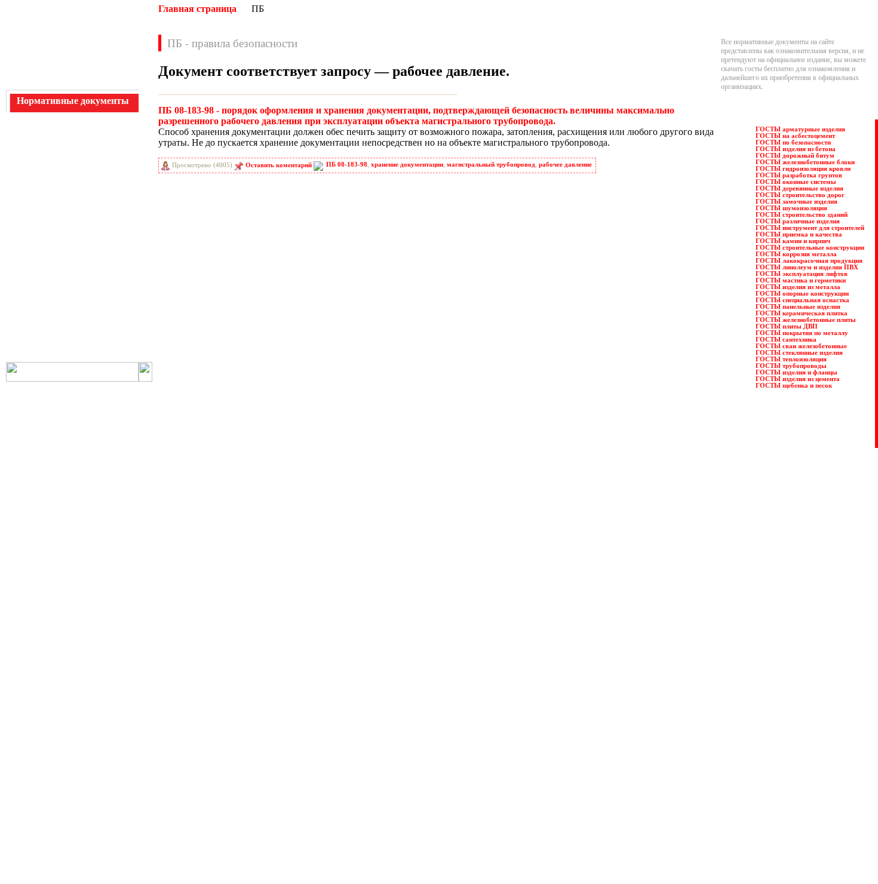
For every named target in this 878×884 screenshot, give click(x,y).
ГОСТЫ (109, 145)
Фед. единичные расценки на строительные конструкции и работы (492, 804)
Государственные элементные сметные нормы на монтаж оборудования (268, 741)
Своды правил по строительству (442, 777)
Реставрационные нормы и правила (446, 714)
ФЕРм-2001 (113, 342)
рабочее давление (565, 164)
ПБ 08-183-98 (346, 164)
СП (102, 316)
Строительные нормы (426, 750)
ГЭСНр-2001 (45, 184)
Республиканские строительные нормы (452, 723)
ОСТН (37, 237)
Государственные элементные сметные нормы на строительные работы (267, 732)
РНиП (36, 276)
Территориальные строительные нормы (452, 795)
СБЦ (104, 289)
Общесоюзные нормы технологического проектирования (247, 822)
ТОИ (34, 329)
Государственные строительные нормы (219, 723)
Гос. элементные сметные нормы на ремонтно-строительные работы (263, 759)
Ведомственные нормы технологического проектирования (249, 696)
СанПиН (40, 289)
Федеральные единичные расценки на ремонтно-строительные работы (497, 831)
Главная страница (197, 9)
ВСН (104, 132)
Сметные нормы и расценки (435, 768)
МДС (34, 197)
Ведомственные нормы (196, 678)
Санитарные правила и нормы (438, 732)
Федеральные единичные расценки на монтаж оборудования (483, 813)
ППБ (104, 250)
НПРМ (107, 211)
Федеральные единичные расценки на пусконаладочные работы (488, 822)
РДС (103, 263)
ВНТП (36, 132)
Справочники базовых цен (433, 741)
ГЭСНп (108, 171)
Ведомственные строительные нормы (218, 705)
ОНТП (107, 224)
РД (31, 263)
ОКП (34, 224)
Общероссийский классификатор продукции (228, 813)
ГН (31, 145)
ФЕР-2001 (41, 342)
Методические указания (198, 786)
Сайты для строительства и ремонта (213, 848)
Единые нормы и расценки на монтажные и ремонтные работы (255, 768)
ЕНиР (105, 184)
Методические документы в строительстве (225, 777)
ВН (31, 119)
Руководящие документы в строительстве (456, 705)
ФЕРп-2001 (43, 355)
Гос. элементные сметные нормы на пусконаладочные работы (253, 750)
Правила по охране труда (431, 678)
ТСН (104, 329)
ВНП (104, 119)
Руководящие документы (432, 696)
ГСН (34, 158)
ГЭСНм (38, 171)
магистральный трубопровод (491, 164)
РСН (104, 276)
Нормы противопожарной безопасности (221, 795)
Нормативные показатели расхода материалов (231, 804)
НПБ (34, 211)
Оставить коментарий (278, 165)
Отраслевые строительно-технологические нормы (236, 831)
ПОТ (34, 250)
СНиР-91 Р (43, 316)
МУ (102, 197)
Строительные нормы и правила (442, 759)
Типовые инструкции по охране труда (450, 786)
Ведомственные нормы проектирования (221, 687)
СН (32, 303)
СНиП (106, 303)
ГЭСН (106, 158)
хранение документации (407, 164)
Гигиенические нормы (195, 714)
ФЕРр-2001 (112, 355)
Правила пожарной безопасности (443, 687)
